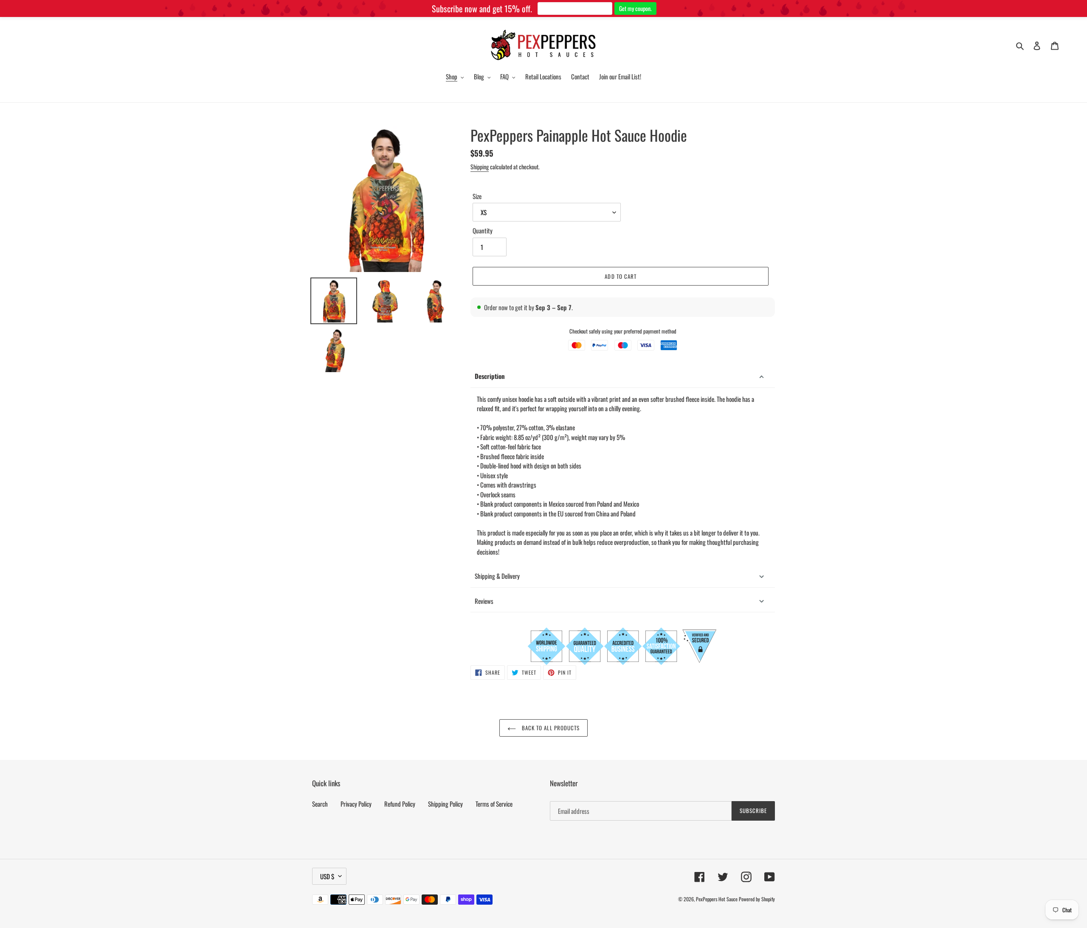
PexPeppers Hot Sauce (717, 899)
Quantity (483, 230)
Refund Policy (399, 803)
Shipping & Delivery (497, 575)
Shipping (479, 166)
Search (320, 803)
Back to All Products (550, 727)
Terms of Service (494, 803)
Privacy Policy (356, 803)
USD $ (327, 876)
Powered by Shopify (757, 899)
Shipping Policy (445, 803)
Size (477, 196)
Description (490, 376)
